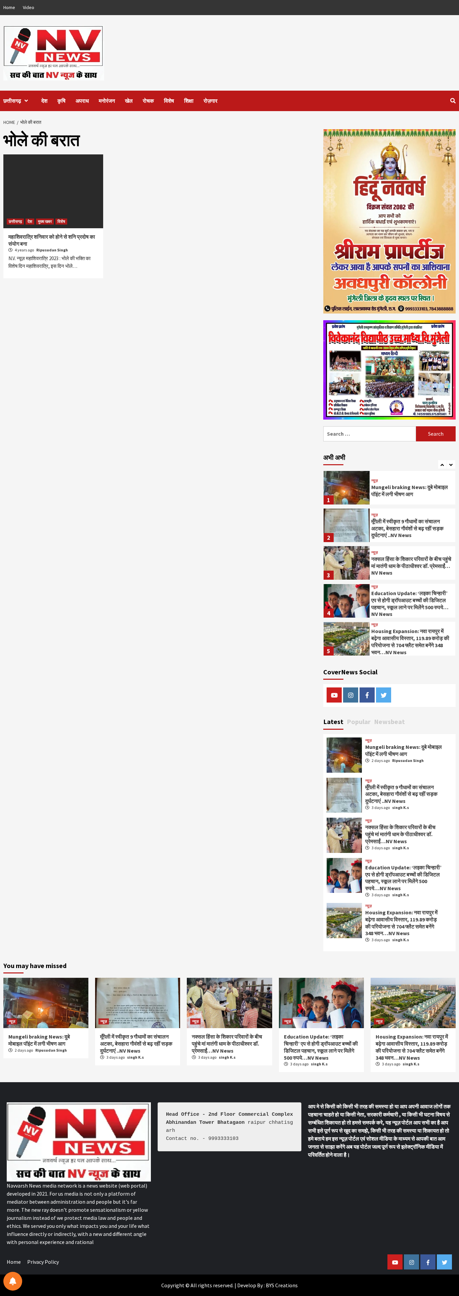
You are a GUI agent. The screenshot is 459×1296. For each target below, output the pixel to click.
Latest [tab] (333, 721)
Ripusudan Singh (52, 249)
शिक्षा (189, 100)
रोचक (148, 100)
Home (9, 7)
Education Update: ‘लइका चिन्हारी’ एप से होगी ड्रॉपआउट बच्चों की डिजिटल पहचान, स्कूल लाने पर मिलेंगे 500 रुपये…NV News (410, 566)
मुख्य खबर (45, 221)
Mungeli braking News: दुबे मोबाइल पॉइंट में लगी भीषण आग (403, 750)
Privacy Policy (43, 1261)
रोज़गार (210, 100)
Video (28, 7)
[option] (389, 489)
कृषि (61, 100)
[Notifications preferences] (12, 1281)
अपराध (82, 100)
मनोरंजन (107, 100)
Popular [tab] (359, 721)
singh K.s (400, 807)
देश (44, 100)
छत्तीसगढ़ (12, 100)
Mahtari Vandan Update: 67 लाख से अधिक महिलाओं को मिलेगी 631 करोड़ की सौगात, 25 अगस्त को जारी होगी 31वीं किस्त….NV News (411, 642)
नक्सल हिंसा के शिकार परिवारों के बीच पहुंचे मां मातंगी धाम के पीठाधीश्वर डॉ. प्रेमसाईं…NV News (411, 528)
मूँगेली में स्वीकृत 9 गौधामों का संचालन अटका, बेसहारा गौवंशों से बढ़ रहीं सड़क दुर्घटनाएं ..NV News (407, 490)
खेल (129, 100)
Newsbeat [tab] (389, 721)
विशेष (169, 100)
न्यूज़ (374, 477)
